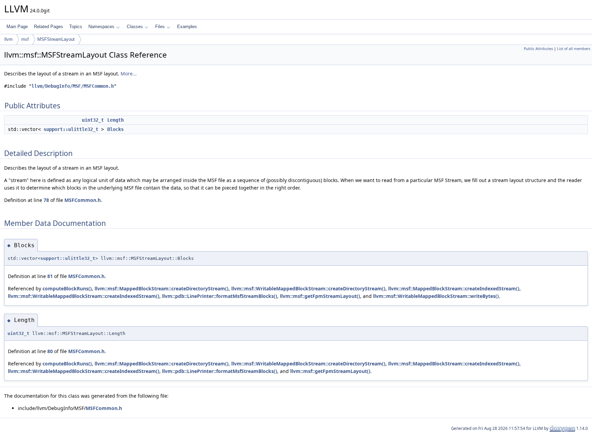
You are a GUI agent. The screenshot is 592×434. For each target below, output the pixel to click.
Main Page (17, 26)
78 (46, 200)
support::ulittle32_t (71, 129)
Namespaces (101, 26)
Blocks (115, 129)
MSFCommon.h (82, 200)
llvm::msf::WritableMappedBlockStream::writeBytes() (436, 296)
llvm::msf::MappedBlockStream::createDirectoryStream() (162, 288)
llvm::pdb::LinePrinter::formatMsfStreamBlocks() (219, 296)
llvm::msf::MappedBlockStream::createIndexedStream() (453, 288)
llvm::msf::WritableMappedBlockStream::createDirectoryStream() (308, 288)
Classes (135, 26)
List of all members (573, 48)
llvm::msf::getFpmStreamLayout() (320, 296)
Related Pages (48, 26)
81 (50, 276)
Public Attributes (538, 48)
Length (115, 120)
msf (25, 39)
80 (50, 351)
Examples (187, 26)
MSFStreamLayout (56, 39)
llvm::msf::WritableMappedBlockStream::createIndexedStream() (83, 296)
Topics (75, 26)
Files (160, 26)
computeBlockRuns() (67, 288)
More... (129, 73)
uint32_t (93, 120)
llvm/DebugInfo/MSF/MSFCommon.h (73, 86)
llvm (8, 39)
